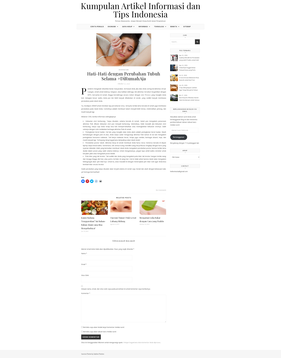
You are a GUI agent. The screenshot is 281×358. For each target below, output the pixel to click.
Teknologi (159, 26)
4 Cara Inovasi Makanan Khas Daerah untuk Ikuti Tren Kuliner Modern (189, 79)
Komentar (85, 293)
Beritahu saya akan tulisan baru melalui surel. (99, 331)
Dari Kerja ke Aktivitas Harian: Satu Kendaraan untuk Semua (189, 99)
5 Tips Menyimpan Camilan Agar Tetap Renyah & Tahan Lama (188, 89)
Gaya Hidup (127, 26)
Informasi (143, 26)
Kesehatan (124, 70)
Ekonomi (112, 26)
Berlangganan (178, 137)
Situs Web (85, 275)
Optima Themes (99, 354)
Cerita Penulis (97, 26)
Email (83, 264)
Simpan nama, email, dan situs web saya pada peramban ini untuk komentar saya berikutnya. (115, 289)
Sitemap (187, 26)
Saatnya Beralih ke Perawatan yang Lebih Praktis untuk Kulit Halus (189, 59)
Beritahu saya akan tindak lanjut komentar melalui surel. (103, 327)
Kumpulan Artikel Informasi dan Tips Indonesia (140, 10)
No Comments (161, 190)
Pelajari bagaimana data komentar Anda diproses (141, 342)
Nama (84, 253)
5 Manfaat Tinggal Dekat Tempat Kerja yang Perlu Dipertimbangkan (187, 69)
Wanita (173, 26)
